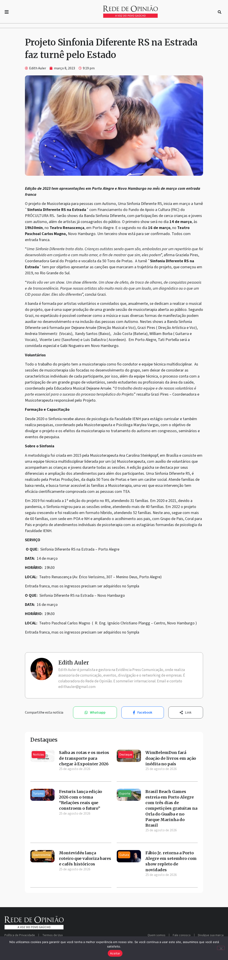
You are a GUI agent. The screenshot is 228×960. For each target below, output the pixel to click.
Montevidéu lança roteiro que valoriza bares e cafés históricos (85, 858)
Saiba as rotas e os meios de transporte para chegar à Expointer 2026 (84, 758)
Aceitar (115, 953)
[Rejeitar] (221, 948)
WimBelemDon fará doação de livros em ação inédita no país (170, 758)
